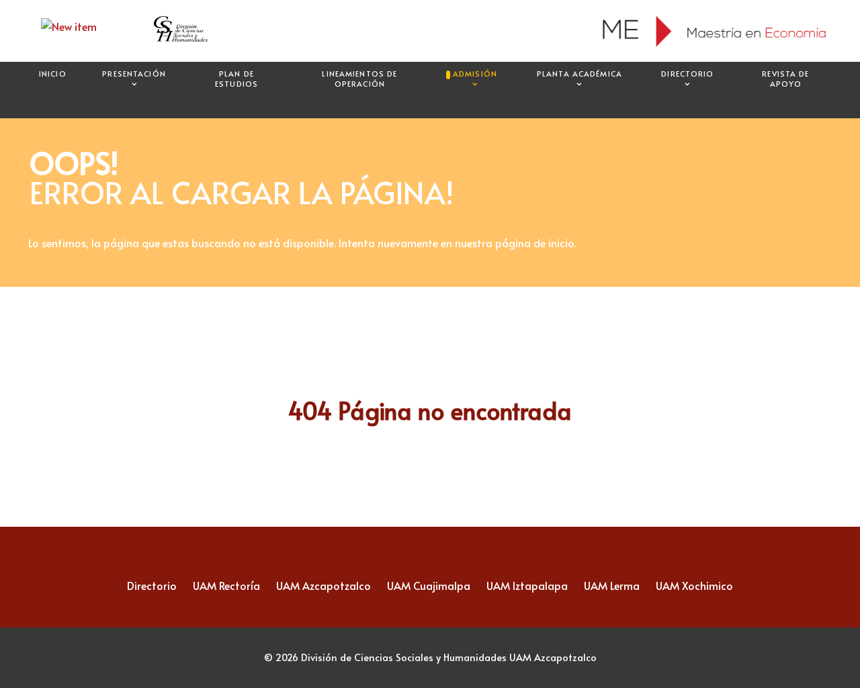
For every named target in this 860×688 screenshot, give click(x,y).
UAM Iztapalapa (527, 585)
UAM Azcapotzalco (323, 585)
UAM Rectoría (226, 585)
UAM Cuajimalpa (428, 585)
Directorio (152, 585)
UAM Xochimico (694, 585)
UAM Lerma (612, 585)
